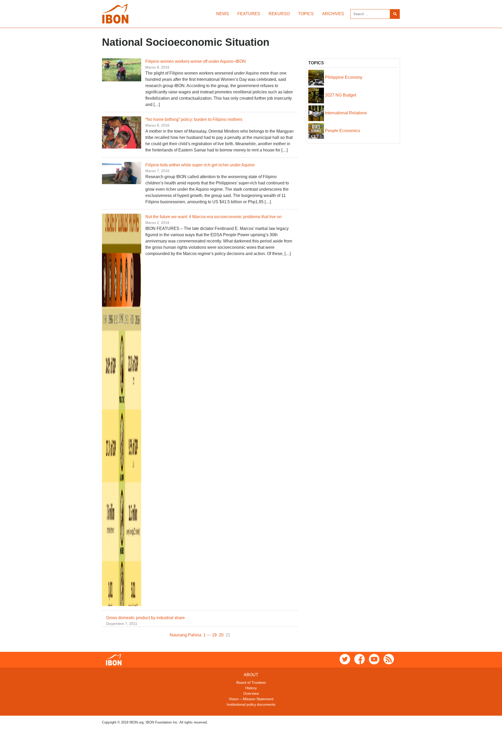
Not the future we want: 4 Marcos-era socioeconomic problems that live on (213, 216)
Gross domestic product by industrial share (145, 617)
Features (248, 14)
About (251, 675)
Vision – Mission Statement (251, 699)
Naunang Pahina (185, 635)
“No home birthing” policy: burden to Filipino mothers (193, 119)
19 (214, 635)
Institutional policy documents (251, 704)
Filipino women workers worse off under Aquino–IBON (195, 61)
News (222, 14)
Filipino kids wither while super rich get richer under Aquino (200, 165)
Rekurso (279, 14)
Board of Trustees (251, 682)
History (251, 688)
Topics (306, 14)
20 (221, 635)
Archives (333, 14)
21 (228, 635)
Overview (251, 693)
